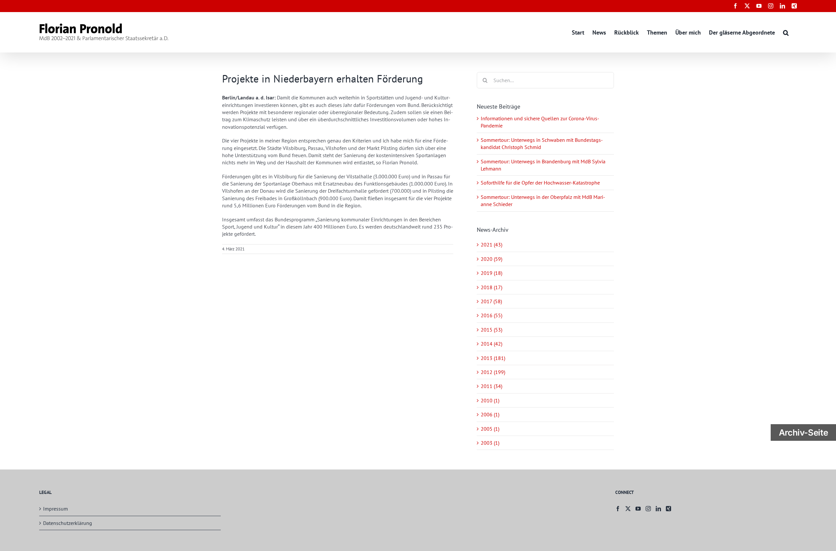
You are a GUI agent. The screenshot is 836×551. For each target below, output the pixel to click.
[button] (786, 32)
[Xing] (668, 508)
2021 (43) (491, 244)
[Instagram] (648, 508)
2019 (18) (491, 273)
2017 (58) (491, 301)
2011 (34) (491, 386)
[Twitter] (628, 508)
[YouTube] (638, 508)
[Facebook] (617, 508)
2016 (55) (491, 315)
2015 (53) (491, 329)
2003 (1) (490, 442)
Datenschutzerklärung (67, 523)
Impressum (55, 508)
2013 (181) (493, 358)
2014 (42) (491, 343)
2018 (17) (491, 287)
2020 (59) (491, 259)
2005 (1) (490, 428)
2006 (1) (490, 414)
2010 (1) (490, 400)
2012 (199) (493, 372)
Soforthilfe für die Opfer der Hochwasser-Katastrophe (540, 182)
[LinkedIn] (658, 508)
